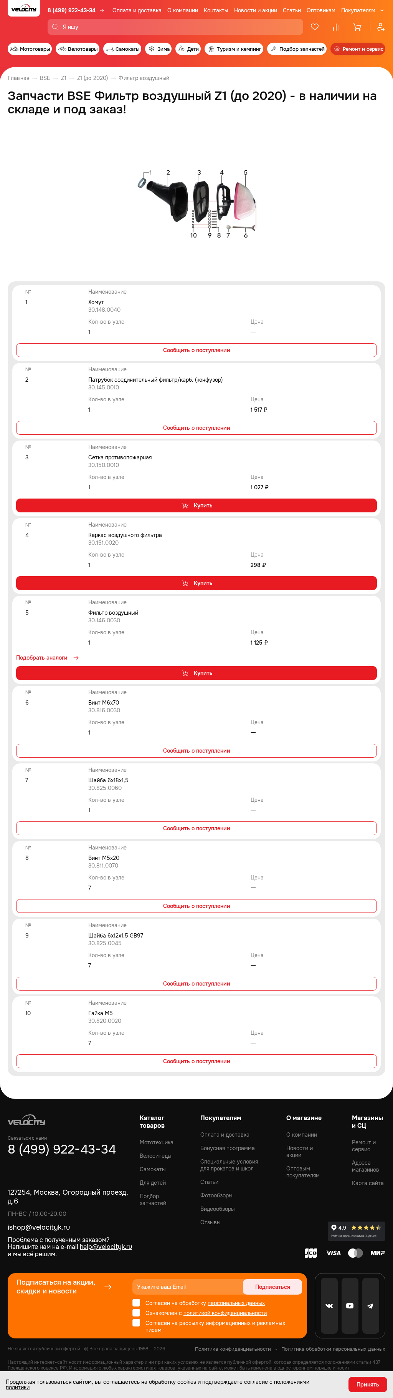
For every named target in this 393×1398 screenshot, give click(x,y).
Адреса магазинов (365, 1166)
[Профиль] (377, 27)
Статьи (292, 10)
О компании (182, 10)
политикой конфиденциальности (225, 1313)
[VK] (329, 1306)
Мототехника (156, 1142)
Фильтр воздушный (113, 612)
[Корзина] (357, 27)
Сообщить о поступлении (196, 350)
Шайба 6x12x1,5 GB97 (115, 935)
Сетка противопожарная (120, 457)
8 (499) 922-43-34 (72, 10)
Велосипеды (156, 1155)
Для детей (153, 1182)
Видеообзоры (217, 1208)
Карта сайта (368, 1183)
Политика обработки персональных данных (333, 1348)
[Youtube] (350, 1306)
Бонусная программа (227, 1148)
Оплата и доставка (137, 10)
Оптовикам (321, 10)
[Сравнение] (336, 27)
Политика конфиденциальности (233, 1348)
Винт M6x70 (103, 702)
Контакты (216, 10)
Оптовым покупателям (303, 1172)
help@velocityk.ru (106, 1247)
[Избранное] (314, 27)
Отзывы (210, 1222)
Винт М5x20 (103, 857)
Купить (203, 505)
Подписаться (272, 1286)
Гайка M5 (100, 1013)
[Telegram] (370, 1306)
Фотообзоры (216, 1195)
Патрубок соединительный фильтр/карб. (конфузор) (155, 379)
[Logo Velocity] (24, 17)
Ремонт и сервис (364, 1146)
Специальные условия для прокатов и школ (229, 1165)
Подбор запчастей (153, 1200)
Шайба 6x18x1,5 (108, 780)
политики (18, 1387)
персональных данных (236, 1303)
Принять (368, 1384)
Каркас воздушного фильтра (125, 535)
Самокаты (153, 1169)
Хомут (96, 302)
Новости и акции (255, 10)
